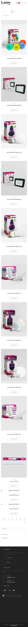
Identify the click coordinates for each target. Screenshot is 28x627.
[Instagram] (9, 590)
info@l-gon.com (11, 577)
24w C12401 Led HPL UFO (14, 434)
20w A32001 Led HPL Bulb (14, 387)
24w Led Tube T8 (14, 508)
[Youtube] (14, 590)
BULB (14, 56)
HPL (14, 291)
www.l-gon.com (11, 582)
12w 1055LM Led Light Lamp (14, 152)
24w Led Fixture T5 (14, 495)
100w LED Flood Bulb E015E (14, 105)
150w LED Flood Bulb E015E (14, 199)
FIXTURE (14, 479)
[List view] (15, 12)
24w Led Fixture (14, 481)
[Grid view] (12, 12)
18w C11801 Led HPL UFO (14, 293)
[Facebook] (5, 590)
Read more (14, 63)
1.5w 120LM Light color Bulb (14, 58)
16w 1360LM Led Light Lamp (14, 246)
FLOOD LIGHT (14, 103)
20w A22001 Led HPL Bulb (14, 340)
